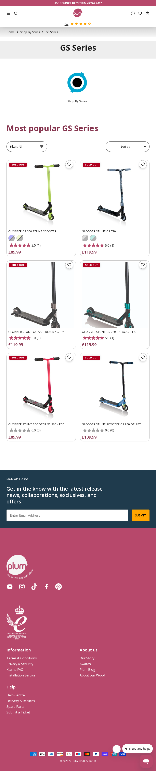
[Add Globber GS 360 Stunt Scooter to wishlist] (69, 164)
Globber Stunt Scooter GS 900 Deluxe (111, 424)
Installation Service (20, 675)
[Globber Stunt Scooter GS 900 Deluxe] (115, 388)
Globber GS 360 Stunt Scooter (32, 231)
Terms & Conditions (21, 658)
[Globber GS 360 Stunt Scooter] (41, 195)
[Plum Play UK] (77, 13)
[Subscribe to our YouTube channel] (9, 586)
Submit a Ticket (18, 712)
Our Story (87, 658)
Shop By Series (30, 32)
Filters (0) (16, 146)
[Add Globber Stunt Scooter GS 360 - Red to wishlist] (69, 357)
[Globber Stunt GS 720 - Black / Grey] (41, 295)
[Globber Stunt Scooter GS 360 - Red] (41, 388)
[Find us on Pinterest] (58, 586)
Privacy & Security (19, 664)
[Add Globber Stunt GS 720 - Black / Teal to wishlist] (143, 265)
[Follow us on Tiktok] (34, 586)
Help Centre (15, 695)
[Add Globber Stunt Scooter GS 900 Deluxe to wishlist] (143, 357)
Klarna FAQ (14, 669)
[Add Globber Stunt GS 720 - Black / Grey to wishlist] (69, 265)
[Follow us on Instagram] (22, 586)
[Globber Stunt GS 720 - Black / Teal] (115, 295)
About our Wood (92, 675)
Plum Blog (87, 669)
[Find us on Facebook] (46, 586)
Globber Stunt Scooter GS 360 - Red (36, 424)
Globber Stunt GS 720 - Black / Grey (36, 332)
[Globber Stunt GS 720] (115, 195)
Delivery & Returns (20, 701)
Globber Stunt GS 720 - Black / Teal (109, 332)
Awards (85, 664)
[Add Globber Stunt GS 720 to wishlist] (143, 164)
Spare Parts (15, 706)
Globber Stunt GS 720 (99, 231)
